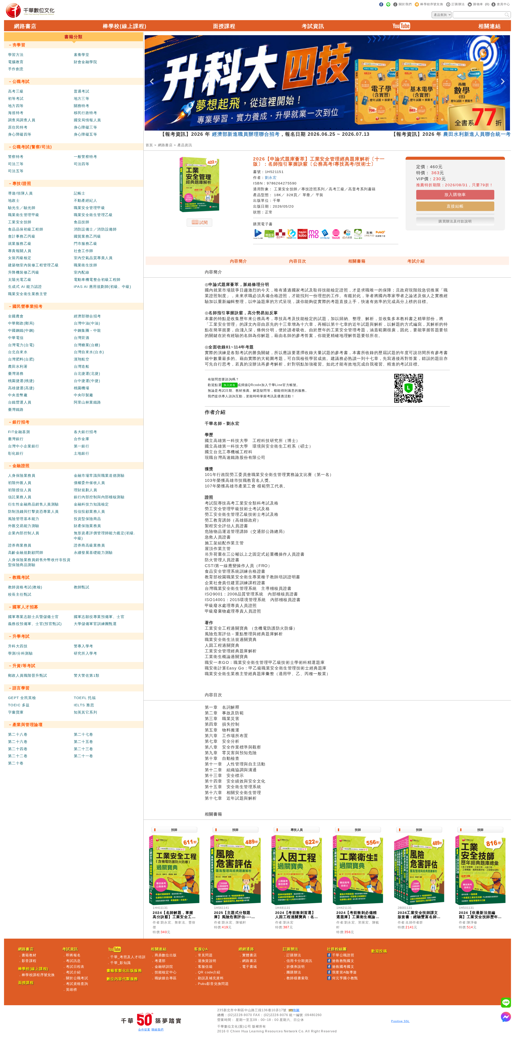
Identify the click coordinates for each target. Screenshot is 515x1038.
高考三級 (16, 91)
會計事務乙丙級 (21, 236)
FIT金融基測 (19, 432)
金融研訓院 (164, 966)
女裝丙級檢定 (20, 258)
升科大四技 (18, 646)
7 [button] (342, 129)
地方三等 (82, 99)
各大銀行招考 (85, 432)
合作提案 (144, 1029)
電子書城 (249, 966)
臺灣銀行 (16, 439)
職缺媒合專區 (166, 978)
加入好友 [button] (230, 385)
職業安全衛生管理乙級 (93, 215)
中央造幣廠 (18, 395)
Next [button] (503, 78)
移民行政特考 (85, 113)
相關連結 (489, 26)
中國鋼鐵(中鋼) (21, 330)
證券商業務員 (20, 545)
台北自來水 (18, 352)
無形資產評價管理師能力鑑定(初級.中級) (104, 535)
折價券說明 (295, 966)
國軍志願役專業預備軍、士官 (99, 617)
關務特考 (82, 106)
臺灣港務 (16, 374)
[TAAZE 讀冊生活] (336, 234)
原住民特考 (18, 127)
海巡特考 (16, 113)
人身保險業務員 (21, 476)
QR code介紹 (209, 972)
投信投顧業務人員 (89, 512)
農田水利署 (18, 367)
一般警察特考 (85, 157)
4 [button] (324, 129)
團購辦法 (293, 972)
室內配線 (82, 272)
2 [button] (312, 129)
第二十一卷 (83, 756)
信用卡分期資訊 (299, 961)
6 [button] (336, 129)
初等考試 (16, 99)
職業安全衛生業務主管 (27, 294)
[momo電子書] (314, 234)
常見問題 (205, 955)
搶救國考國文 (343, 966)
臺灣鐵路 (16, 410)
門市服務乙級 (85, 244)
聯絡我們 (157, 1029)
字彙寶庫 (16, 712)
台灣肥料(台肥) (21, 359)
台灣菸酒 (82, 338)
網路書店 (25, 26)
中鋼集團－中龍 (87, 330)
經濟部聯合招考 (87, 316)
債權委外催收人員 (89, 483)
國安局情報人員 (87, 120)
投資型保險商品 (87, 519)
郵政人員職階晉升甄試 (27, 675)
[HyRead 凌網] (325, 234)
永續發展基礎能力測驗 (93, 553)
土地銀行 (82, 453)
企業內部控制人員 (23, 533)
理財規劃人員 (85, 490)
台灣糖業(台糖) (87, 345)
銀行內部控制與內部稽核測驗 (99, 497)
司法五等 (16, 171)
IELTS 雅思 (84, 705)
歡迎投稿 (379, 951)
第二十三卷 (83, 749)
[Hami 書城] (358, 234)
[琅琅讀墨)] (347, 234)
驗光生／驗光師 (21, 208)
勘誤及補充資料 (211, 978)
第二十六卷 (18, 742)
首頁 (149, 145)
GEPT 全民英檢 (22, 698)
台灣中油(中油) (87, 323)
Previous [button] (152, 78)
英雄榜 (71, 989)
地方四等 (16, 106)
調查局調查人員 (21, 120)
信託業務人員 (20, 497)
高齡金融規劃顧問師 (25, 553)
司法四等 (82, 164)
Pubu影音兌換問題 (213, 983)
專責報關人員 (20, 251)
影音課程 (29, 961)
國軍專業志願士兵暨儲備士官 (33, 617)
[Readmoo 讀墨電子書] (291, 234)
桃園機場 (82, 388)
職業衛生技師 (85, 265)
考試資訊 (313, 26)
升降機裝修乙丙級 (23, 272)
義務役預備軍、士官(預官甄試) (35, 624)
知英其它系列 (85, 712)
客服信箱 (205, 966)
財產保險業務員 (87, 526)
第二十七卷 (83, 734)
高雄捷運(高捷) (21, 388)
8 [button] (348, 129)
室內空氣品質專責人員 (93, 258)
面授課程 (224, 26)
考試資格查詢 (77, 983)
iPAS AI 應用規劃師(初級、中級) (102, 287)
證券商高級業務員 (89, 545)
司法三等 (16, 164)
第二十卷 (16, 763)
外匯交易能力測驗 (23, 526)
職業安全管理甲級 (89, 208)
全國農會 (16, 316)
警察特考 (16, 157)
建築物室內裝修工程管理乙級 (33, 265)
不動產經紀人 (85, 201)
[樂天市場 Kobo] (303, 234)
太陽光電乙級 (20, 280)
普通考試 (82, 91)
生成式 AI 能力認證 (25, 287)
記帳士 (79, 193)
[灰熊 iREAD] (369, 234)
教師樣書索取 (297, 978)
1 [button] (306, 129)
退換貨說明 (207, 961)
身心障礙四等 (20, 134)
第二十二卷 (18, 756)
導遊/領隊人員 (20, 193)
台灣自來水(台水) (89, 352)
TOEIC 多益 (19, 705)
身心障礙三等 (85, 127)
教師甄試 (82, 587)
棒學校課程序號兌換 (38, 975)
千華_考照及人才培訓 (127, 957)
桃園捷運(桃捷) (21, 381)
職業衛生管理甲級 (23, 215)
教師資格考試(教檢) (25, 587)
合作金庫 (82, 439)
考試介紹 (416, 261)
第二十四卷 (18, 749)
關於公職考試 (77, 978)
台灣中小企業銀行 (23, 446)
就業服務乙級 (20, 244)
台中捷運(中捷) (87, 381)
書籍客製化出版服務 (124, 971)
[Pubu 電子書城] (380, 234)
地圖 (296, 1010)
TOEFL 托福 (85, 698)
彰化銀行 (16, 453)
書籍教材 (29, 955)
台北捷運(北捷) (87, 374)
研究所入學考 (85, 653)
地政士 (14, 201)
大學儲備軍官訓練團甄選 (95, 624)
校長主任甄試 (20, 594)
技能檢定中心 (166, 972)
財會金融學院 (85, 62)
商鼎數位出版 (166, 955)
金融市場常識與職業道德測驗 (99, 476)
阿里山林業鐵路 (87, 402)
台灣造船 (82, 367)
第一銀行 (82, 446)
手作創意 (16, 69)
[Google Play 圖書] (258, 234)
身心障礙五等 (85, 134)
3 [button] (318, 129)
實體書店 (249, 955)
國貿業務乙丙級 (87, 236)
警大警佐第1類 (87, 675)
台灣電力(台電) (21, 345)
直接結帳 (455, 206)
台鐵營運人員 (20, 402)
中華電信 (16, 338)
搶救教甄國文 (343, 961)
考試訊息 (73, 961)
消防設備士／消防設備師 (95, 229)
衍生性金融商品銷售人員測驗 (33, 504)
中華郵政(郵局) (21, 323)
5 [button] (330, 129)
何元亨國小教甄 (345, 978)
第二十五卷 (83, 742)
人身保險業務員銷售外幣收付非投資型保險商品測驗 (39, 562)
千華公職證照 (343, 955)
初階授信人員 (20, 490)
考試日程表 (75, 966)
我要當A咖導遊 (344, 972)
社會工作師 (83, 251)
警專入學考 (83, 646)
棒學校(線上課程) (125, 26)
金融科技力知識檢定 (91, 504)
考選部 (160, 961)
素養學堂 (82, 55)
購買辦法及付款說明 (455, 221)
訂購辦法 (293, 955)
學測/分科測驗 (20, 653)
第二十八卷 (18, 734)
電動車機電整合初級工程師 (97, 280)
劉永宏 (271, 178)
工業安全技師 (20, 222)
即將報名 (73, 955)
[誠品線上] (280, 234)
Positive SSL (400, 1021)
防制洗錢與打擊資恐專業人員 (33, 512)
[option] (327, 83)
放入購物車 (455, 194)
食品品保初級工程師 (25, 229)
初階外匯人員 (20, 483)
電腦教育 (16, 62)
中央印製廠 (83, 395)
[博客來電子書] (269, 234)
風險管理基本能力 (23, 519)
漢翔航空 (82, 359)
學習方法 (16, 55)
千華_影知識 (120, 963)
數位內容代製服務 (122, 979)
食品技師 (82, 222)
